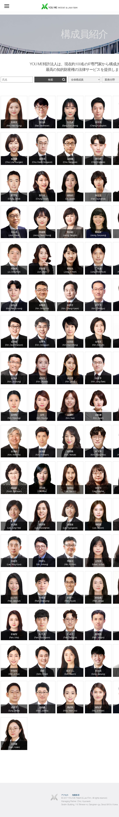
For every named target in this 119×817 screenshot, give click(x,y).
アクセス (64, 795)
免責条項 (75, 795)
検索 (50, 79)
